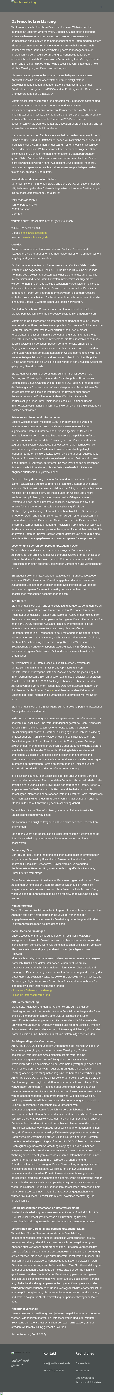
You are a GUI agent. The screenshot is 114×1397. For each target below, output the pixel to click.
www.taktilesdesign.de (35, 237)
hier (51, 690)
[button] (57, 1394)
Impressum (82, 1370)
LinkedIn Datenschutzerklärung (31, 994)
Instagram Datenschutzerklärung (32, 990)
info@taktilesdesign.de (33, 232)
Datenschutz (83, 1363)
